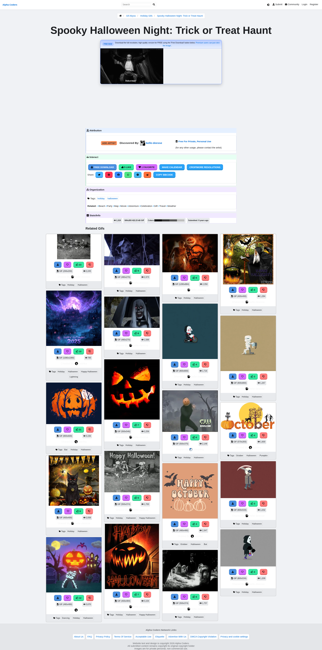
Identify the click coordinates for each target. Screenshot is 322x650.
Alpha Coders (10, 5)
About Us (78, 636)
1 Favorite (148, 167)
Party (109, 206)
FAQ (89, 636)
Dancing (66, 618)
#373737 (165, 220)
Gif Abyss (131, 16)
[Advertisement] (161, 105)
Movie (123, 206)
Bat (65, 450)
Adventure (133, 206)
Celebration (146, 206)
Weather (171, 206)
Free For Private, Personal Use (194, 141)
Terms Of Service (122, 636)
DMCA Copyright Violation (203, 636)
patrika (83, 363)
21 (79, 429)
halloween (113, 198)
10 (79, 351)
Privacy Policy (103, 636)
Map (116, 206)
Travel (162, 206)
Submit (278, 4)
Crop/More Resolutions (204, 167)
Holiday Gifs (146, 16)
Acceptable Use (143, 636)
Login (304, 4)
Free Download (103, 167)
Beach (101, 206)
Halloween (82, 285)
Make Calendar (172, 167)
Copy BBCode (164, 175)
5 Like (127, 167)
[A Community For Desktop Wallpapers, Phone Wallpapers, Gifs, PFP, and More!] (120, 16)
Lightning (74, 377)
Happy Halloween (89, 372)
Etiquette (159, 636)
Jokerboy (198, 449)
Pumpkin (264, 455)
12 (79, 598)
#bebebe (180, 220)
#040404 (158, 220)
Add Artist (109, 143)
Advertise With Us (177, 636)
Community (293, 4)
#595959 (173, 220)
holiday (101, 198)
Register (314, 4)
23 (79, 264)
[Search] (154, 4)
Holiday (70, 285)
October (183, 544)
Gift (155, 206)
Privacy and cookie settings (234, 636)
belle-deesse (154, 142)
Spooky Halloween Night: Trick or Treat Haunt (180, 16)
